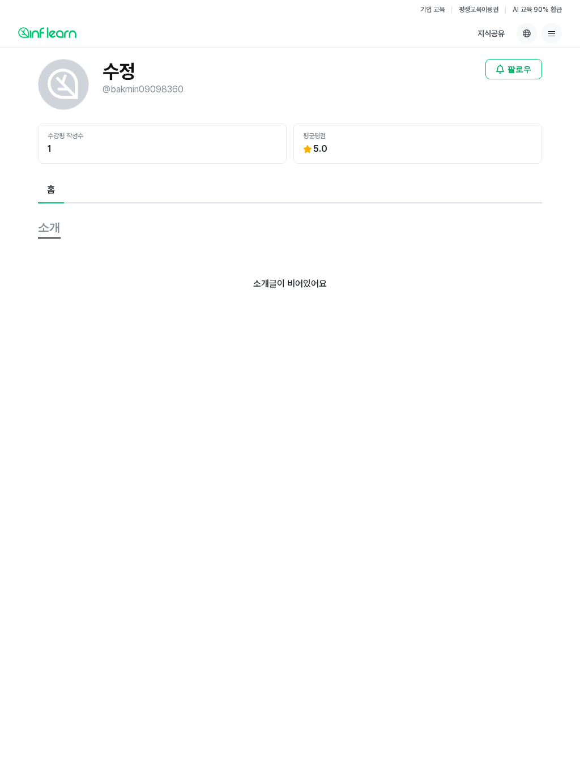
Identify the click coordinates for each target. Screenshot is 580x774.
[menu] (551, 33)
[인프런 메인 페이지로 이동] (47, 32)
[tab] (51, 190)
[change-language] (527, 33)
